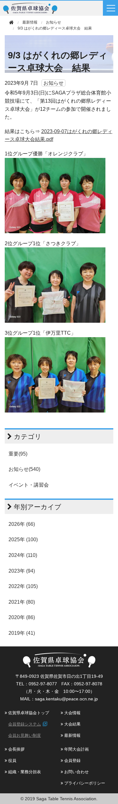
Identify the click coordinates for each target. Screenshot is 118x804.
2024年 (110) (22, 555)
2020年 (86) (21, 617)
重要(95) (17, 453)
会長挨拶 (16, 749)
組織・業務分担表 (24, 771)
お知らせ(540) (24, 469)
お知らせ (53, 22)
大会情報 (72, 712)
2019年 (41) (21, 633)
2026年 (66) (21, 524)
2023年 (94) (21, 571)
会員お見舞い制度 (24, 735)
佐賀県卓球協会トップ (28, 712)
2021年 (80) (21, 602)
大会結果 (72, 724)
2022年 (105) (23, 586)
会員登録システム (24, 724)
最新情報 (72, 735)
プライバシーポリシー (84, 783)
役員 (11, 760)
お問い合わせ (76, 771)
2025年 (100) (23, 539)
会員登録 (72, 760)
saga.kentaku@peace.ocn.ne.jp (66, 698)
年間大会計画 (76, 749)
